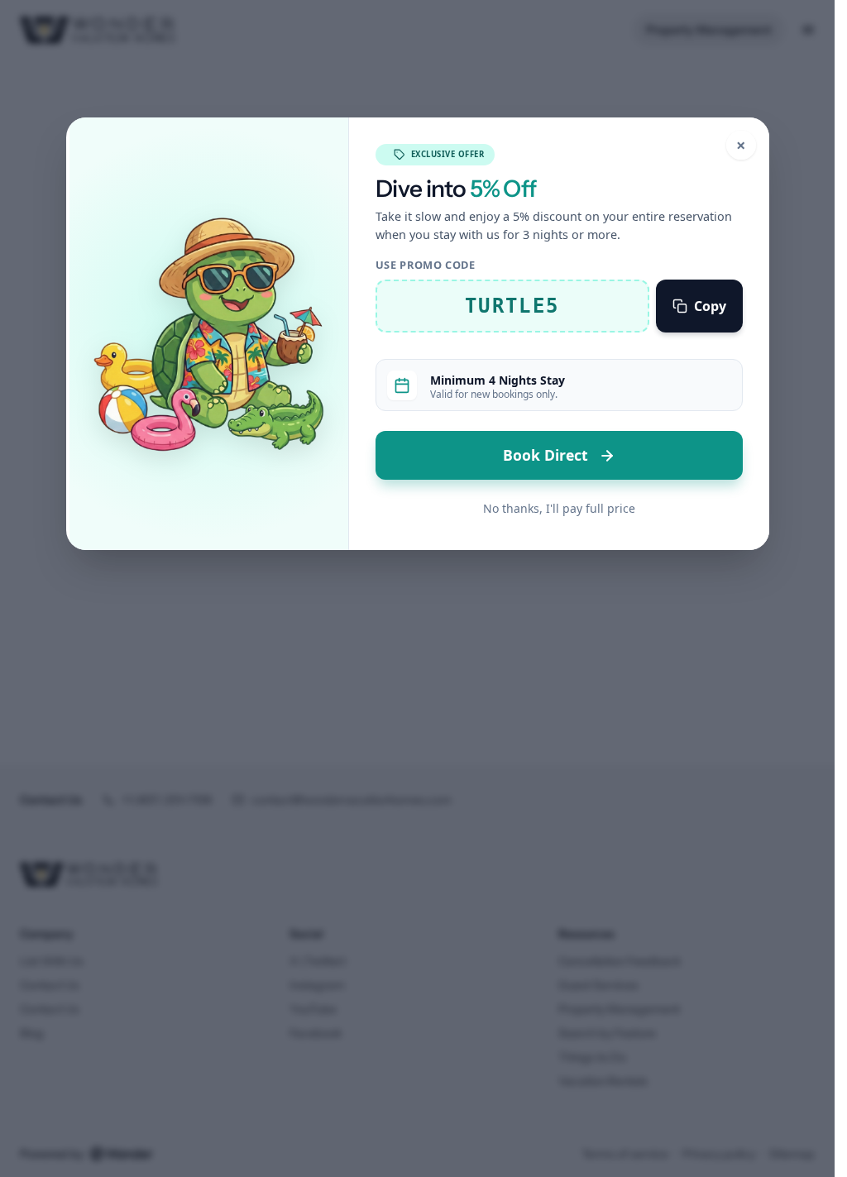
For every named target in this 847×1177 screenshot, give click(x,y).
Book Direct (547, 455)
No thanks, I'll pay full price (559, 508)
